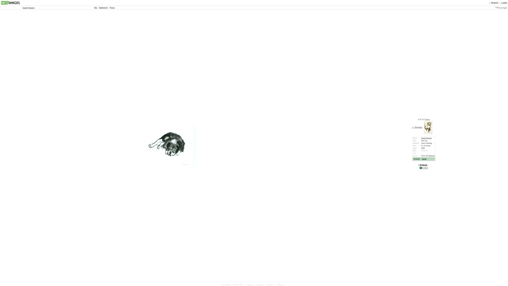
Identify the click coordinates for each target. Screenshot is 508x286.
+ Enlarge (422, 165)
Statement (103, 8)
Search (494, 3)
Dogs (427, 119)
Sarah (424, 159)
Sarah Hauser (28, 8)
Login (504, 3)
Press (112, 8)
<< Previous (417, 127)
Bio (95, 8)
